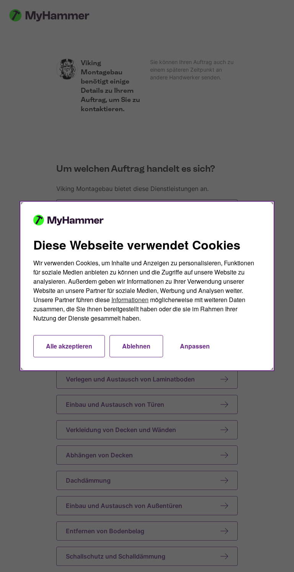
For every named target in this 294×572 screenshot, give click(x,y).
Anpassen (195, 346)
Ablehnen (136, 346)
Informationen (130, 299)
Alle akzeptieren (69, 346)
